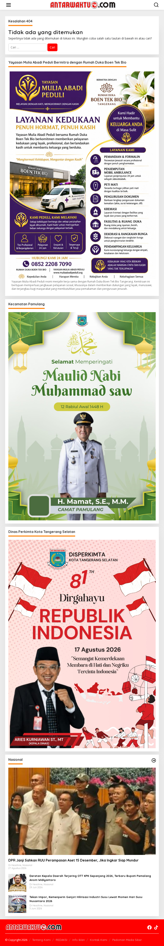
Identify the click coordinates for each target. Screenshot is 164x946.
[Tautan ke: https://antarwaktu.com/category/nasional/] (153, 760)
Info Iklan (78, 940)
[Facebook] (149, 927)
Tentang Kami (41, 940)
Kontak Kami (98, 940)
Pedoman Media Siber (127, 940)
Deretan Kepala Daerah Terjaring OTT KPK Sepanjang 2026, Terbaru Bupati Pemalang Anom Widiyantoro (90, 877)
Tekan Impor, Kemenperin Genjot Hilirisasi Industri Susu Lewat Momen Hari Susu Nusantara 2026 (85, 898)
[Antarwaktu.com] (82, 5)
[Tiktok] (156, 927)
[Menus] (8, 5)
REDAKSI (61, 940)
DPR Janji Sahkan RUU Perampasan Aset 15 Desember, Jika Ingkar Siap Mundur (73, 860)
